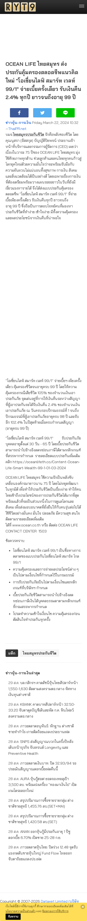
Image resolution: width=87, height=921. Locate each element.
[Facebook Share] (19, 112)
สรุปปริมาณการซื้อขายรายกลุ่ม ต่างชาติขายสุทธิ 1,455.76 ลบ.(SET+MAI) (40, 803)
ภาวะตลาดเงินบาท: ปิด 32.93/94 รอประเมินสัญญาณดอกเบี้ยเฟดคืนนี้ (42, 766)
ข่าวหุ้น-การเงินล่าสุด (23, 673)
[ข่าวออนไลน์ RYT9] (19, 7)
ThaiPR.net (17, 128)
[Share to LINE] (65, 112)
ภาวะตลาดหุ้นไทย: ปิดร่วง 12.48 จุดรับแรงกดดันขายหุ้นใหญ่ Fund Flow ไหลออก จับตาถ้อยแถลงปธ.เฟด (43, 853)
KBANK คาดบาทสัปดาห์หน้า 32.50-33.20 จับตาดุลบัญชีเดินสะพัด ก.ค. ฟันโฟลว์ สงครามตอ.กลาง (41, 710)
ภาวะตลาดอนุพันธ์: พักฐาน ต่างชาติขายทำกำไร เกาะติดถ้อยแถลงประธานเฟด (41, 729)
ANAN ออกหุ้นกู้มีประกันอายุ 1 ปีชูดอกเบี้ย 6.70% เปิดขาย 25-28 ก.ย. (39, 834)
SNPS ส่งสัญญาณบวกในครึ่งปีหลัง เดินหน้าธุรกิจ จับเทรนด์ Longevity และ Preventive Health (40, 747)
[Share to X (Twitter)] (42, 112)
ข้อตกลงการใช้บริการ (55, 911)
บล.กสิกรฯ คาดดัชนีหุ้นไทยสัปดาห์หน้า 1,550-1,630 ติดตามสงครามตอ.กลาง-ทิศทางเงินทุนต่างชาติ (43, 688)
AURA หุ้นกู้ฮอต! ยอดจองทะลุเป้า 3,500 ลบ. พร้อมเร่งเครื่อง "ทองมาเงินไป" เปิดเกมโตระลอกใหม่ (42, 784)
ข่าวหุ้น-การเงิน (18, 122)
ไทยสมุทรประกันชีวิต (28, 134)
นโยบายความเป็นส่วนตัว (20, 911)
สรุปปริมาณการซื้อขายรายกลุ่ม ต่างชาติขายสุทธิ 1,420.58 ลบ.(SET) (40, 819)
